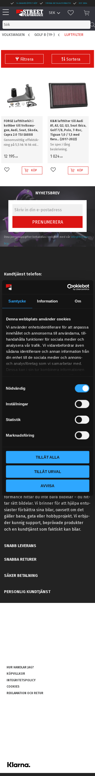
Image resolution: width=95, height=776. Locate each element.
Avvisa (47, 486)
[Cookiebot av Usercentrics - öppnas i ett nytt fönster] (67, 287)
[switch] (82, 404)
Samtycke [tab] (17, 301)
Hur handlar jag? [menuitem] (20, 667)
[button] (7, 12)
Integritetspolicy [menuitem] (21, 680)
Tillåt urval (47, 471)
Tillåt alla (48, 457)
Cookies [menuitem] (13, 686)
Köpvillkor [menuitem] (16, 673)
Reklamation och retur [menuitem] (25, 693)
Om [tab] (78, 301)
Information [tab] (47, 301)
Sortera (73, 59)
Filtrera (26, 59)
